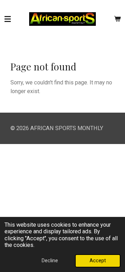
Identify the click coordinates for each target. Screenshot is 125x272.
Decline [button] (50, 260)
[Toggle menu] (7, 19)
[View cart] (117, 19)
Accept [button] (98, 260)
